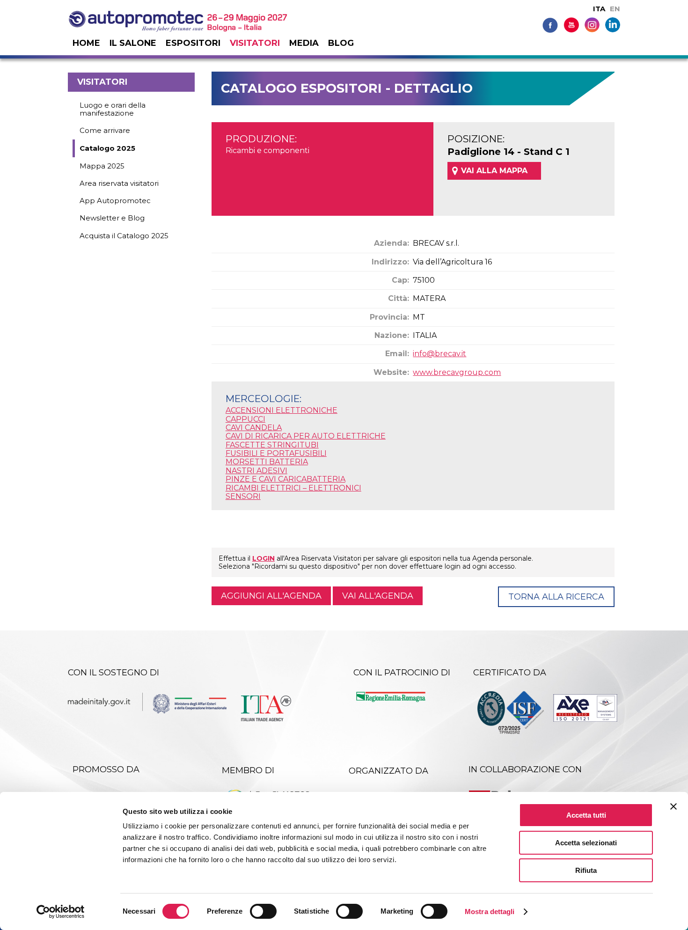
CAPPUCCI (245, 419)
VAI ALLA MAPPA (494, 170)
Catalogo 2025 (107, 148)
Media (304, 43)
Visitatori (255, 43)
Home (86, 43)
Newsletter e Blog (112, 217)
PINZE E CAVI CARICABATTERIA (285, 479)
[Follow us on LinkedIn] (612, 24)
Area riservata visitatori (119, 183)
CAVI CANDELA (254, 427)
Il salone (133, 43)
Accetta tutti (586, 815)
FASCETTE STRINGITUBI (272, 444)
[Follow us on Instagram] (592, 24)
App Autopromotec (115, 200)
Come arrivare (105, 130)
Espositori (193, 43)
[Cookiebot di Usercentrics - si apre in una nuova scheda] (61, 912)
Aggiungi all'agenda (271, 596)
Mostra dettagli (490, 911)
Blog (341, 43)
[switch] (263, 911)
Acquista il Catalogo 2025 (124, 235)
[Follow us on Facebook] (550, 24)
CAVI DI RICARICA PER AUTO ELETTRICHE (306, 436)
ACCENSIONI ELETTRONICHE (281, 410)
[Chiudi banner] (673, 806)
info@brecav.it (439, 353)
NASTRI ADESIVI (256, 470)
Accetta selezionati (586, 843)
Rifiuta (586, 870)
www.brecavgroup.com (457, 372)
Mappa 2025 (102, 165)
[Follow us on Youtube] (571, 24)
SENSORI (243, 496)
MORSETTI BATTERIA (267, 461)
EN (615, 8)
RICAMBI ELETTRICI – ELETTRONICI (293, 487)
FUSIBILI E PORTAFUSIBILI (276, 453)
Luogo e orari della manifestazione (113, 109)
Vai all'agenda (377, 596)
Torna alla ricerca (556, 597)
